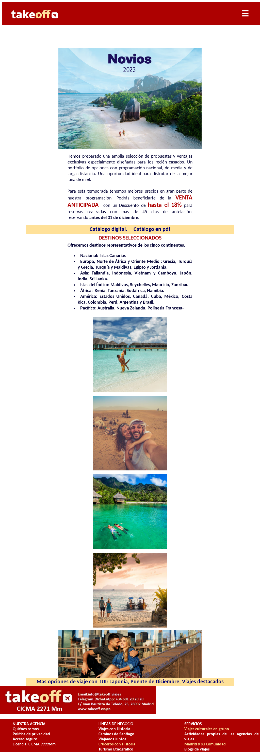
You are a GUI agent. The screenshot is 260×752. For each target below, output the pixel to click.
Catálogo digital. (108, 229)
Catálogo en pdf (152, 229)
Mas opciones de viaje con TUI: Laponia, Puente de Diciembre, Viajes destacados (130, 682)
